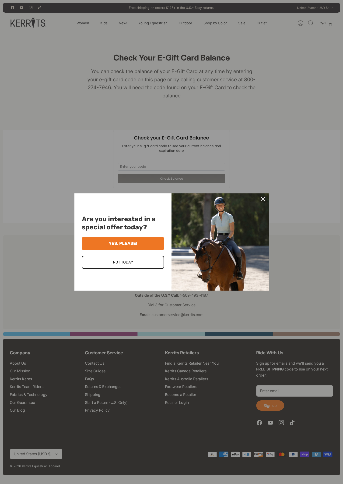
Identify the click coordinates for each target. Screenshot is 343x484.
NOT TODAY (123, 262)
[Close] (263, 199)
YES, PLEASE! (123, 243)
